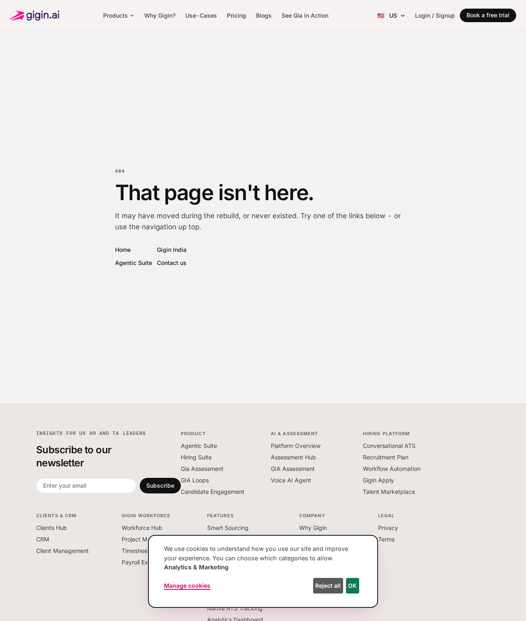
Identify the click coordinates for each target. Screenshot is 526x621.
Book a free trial (488, 14)
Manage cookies (187, 585)
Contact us (172, 262)
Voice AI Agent (291, 480)
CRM (42, 539)
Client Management (62, 550)
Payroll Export (140, 562)
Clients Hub (51, 527)
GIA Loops (195, 480)
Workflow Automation (391, 468)
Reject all (328, 585)
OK (352, 585)
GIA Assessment (293, 468)
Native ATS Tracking (235, 608)
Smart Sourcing (228, 527)
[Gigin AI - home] (34, 16)
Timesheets (137, 550)
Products (115, 15)
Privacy (388, 527)
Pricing (236, 15)
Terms (386, 539)
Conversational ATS (389, 445)
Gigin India (172, 249)
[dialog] (263, 571)
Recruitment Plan (385, 457)
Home (123, 249)
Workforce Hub (142, 527)
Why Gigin (313, 527)
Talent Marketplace (389, 491)
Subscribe (160, 485)
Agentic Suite (133, 262)
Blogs (264, 15)
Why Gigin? (159, 15)
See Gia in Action (304, 15)
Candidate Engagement (213, 491)
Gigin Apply (378, 480)
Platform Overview (296, 445)
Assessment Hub (293, 457)
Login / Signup (435, 15)
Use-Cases (201, 15)
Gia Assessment (202, 468)
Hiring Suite (196, 457)
